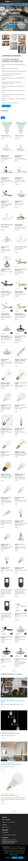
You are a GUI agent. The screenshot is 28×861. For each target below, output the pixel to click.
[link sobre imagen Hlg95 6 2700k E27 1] (21, 375)
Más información (6, 106)
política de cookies (14, 854)
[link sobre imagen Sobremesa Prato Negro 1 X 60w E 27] (7, 261)
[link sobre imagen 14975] (7, 352)
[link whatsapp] (9, 1)
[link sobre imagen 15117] (7, 239)
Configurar (8, 857)
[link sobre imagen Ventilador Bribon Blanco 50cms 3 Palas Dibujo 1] (21, 148)
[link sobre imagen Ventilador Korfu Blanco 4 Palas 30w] (7, 217)
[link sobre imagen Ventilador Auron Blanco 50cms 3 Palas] (21, 193)
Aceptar (20, 857)
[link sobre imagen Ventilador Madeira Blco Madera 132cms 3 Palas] (21, 170)
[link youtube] (8, 1)
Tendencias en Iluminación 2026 (10, 733)
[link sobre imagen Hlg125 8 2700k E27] (7, 375)
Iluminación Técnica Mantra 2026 (11, 764)
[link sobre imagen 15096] (21, 217)
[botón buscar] (23, 4)
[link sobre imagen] (7, 397)
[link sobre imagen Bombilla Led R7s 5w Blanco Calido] (21, 352)
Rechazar (14, 857)
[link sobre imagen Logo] (7, 127)
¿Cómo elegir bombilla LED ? (9, 795)
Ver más (14, 671)
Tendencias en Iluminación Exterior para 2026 (13, 701)
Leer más (3, 707)
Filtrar (3, 117)
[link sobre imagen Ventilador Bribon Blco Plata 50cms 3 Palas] (7, 148)
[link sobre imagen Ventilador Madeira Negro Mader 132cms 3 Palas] (7, 170)
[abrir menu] (26, 4)
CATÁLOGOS (11, 26)
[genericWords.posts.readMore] (14, 687)
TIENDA (18, 26)
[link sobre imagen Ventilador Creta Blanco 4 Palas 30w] (21, 239)
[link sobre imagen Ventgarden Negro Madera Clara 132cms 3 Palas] (7, 193)
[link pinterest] (6, 1)
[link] (7, 4)
